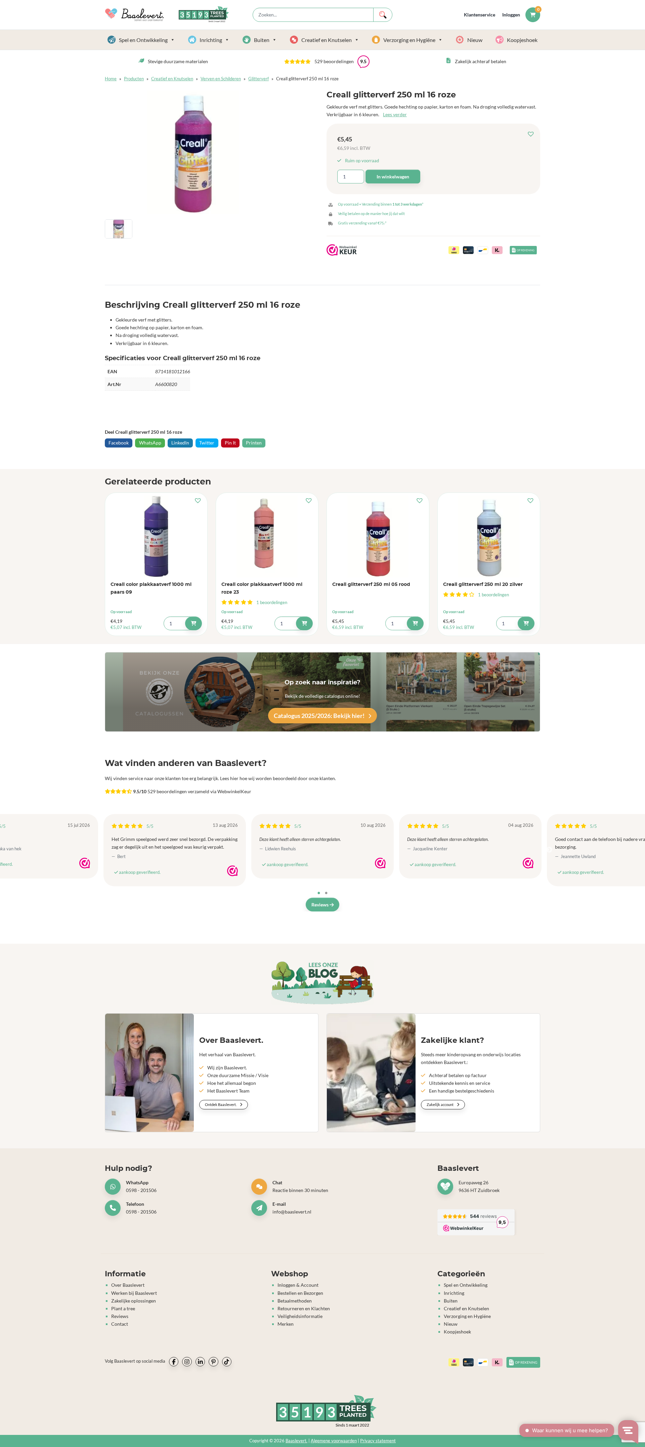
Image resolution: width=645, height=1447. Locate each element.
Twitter (206, 442)
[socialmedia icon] (173, 1361)
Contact (119, 1324)
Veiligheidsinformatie (299, 1316)
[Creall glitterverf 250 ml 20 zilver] (489, 536)
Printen (254, 442)
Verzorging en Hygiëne (409, 40)
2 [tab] (326, 893)
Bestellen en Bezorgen (300, 1293)
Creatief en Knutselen (326, 40)
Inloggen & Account (297, 1285)
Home (111, 78)
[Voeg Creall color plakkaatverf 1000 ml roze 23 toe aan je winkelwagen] (304, 623)
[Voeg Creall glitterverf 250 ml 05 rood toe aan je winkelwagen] (415, 623)
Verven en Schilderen (221, 78)
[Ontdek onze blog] (322, 982)
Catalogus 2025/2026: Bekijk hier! (320, 715)
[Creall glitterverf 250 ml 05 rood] (378, 536)
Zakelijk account (440, 1104)
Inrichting (211, 40)
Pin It (230, 442)
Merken (285, 1324)
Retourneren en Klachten (303, 1308)
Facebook (119, 442)
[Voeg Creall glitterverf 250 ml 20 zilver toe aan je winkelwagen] (526, 623)
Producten (134, 78)
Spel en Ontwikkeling (143, 40)
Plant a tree (123, 1308)
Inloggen (511, 14)
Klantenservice (479, 14)
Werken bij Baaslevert (134, 1293)
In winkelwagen (393, 176)
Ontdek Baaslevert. (221, 1104)
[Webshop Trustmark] (84, 863)
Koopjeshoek (522, 40)
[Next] (549, 850)
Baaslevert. (296, 1440)
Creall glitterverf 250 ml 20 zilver (483, 584)
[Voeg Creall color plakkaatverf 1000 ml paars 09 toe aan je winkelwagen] (193, 623)
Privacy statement (378, 1440)
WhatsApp (150, 442)
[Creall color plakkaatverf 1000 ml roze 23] (267, 536)
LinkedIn (180, 442)
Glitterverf (258, 78)
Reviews (320, 904)
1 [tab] (318, 893)
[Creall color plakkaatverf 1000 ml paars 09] (156, 536)
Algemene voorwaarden (334, 1440)
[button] (532, 134)
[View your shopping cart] (532, 14)
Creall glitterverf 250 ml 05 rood (371, 584)
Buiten (261, 40)
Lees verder (395, 114)
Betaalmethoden (294, 1301)
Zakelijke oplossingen (133, 1301)
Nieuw (474, 40)
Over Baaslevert (127, 1285)
